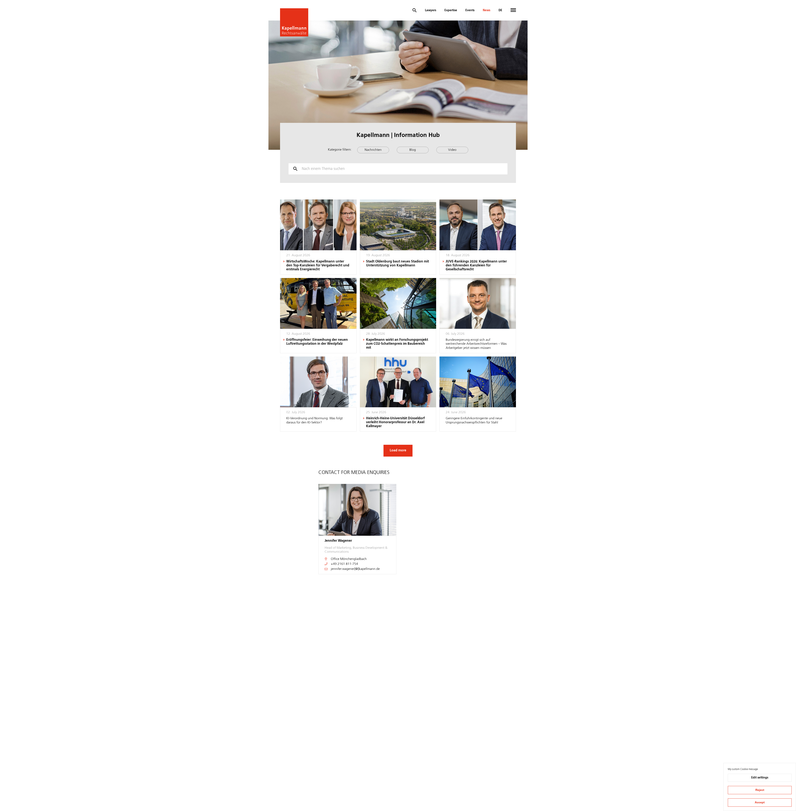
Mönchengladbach (353, 559)
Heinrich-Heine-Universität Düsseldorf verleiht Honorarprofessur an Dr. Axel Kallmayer (395, 422)
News (486, 10)
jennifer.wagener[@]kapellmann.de (355, 569)
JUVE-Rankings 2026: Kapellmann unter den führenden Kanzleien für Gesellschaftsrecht (476, 265)
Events (469, 10)
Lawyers (430, 10)
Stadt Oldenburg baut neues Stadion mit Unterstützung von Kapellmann (397, 263)
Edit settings (759, 777)
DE (500, 10)
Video (452, 150)
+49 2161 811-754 (344, 564)
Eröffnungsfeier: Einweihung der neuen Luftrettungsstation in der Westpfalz (317, 342)
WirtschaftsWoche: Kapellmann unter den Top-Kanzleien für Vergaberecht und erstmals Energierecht (317, 265)
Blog (412, 150)
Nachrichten (373, 150)
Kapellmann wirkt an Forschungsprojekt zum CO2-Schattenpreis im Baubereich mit (397, 343)
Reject (759, 790)
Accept (760, 802)
